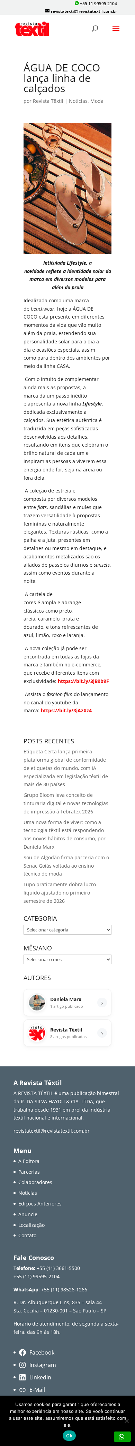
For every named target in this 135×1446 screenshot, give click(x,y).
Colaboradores (35, 1182)
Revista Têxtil (48, 101)
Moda (97, 101)
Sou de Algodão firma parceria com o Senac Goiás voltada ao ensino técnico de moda (66, 865)
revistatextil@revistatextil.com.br (52, 1130)
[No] (126, 1420)
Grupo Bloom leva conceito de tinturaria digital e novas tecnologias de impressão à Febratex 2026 (66, 803)
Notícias (78, 101)
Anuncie (27, 1214)
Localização (31, 1225)
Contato (27, 1235)
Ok (69, 1435)
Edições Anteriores (40, 1203)
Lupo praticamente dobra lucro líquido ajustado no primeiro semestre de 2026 (60, 892)
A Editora (28, 1161)
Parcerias (29, 1172)
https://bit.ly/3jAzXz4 (66, 710)
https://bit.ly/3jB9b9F (83, 681)
